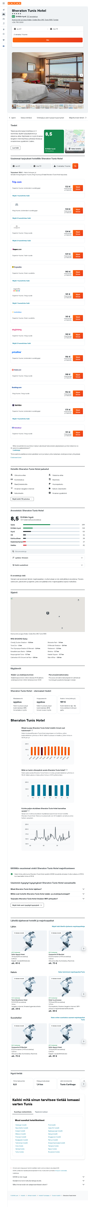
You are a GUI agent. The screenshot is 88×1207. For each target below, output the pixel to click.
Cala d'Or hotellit (53, 1128)
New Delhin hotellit (21, 1128)
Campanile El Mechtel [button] (56, 954)
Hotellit (23, 1195)
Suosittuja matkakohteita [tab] (23, 1112)
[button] (3, 3)
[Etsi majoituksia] (3, 14)
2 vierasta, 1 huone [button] (20, 34)
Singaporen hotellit (54, 1137)
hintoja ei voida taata (61, 1170)
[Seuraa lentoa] (3, 34)
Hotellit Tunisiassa (44, 1195)
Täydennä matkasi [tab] (41, 1112)
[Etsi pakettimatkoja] (3, 23)
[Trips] (3, 40)
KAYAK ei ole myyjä (20, 1177)
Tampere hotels (53, 1146)
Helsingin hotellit (21, 1125)
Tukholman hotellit (21, 1143)
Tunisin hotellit (56, 1195)
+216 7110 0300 (17, 22)
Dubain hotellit (20, 1131)
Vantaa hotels (19, 1149)
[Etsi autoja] (3, 19)
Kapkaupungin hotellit (55, 1131)
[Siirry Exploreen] (3, 29)
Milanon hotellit (20, 1134)
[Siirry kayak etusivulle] (14, 3)
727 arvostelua (32, 16)
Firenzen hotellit (20, 1137)
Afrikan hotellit (32, 1195)
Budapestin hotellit (21, 1140)
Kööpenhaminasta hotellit (56, 1143)
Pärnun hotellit (53, 1140)
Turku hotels (19, 1152)
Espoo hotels (52, 1149)
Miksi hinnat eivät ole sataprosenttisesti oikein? (30, 1184)
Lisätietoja (16, 450)
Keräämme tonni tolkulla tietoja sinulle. (27, 1181)
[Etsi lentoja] (3, 10)
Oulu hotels (19, 1146)
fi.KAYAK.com (14, 1195)
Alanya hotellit (53, 1134)
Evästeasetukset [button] (16, 457)
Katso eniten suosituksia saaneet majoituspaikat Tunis (68, 1019)
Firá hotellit (52, 1125)
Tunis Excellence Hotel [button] (19, 1000)
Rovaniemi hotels (54, 1152)
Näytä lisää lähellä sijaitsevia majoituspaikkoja (68, 926)
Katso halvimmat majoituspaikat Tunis (71, 972)
